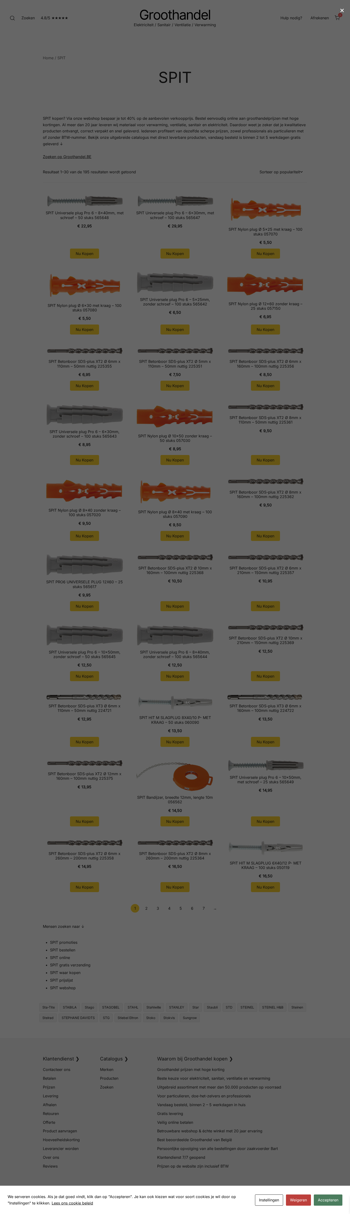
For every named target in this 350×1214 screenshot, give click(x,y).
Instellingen (269, 1200)
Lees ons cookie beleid (72, 1203)
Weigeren (298, 1200)
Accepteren (328, 1200)
